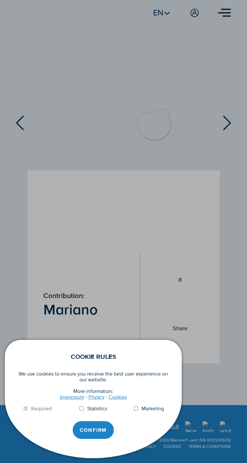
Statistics (97, 409)
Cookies (118, 397)
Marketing (153, 409)
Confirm (93, 430)
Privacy (96, 397)
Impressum (72, 397)
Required (41, 409)
